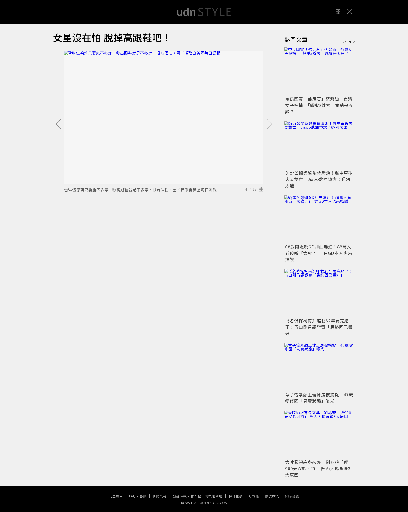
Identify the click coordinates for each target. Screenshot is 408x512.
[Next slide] (269, 124)
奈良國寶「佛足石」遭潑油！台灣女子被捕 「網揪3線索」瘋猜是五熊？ (319, 105)
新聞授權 (160, 496)
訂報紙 (254, 496)
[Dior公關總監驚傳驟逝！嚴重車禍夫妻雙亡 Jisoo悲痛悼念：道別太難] (319, 145)
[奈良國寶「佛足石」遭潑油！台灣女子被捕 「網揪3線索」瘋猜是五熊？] (319, 71)
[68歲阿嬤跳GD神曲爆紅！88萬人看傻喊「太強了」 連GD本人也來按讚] (319, 219)
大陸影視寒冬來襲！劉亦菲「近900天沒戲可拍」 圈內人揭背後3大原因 (318, 468)
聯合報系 (236, 496)
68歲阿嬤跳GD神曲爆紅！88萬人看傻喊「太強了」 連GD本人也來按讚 (318, 252)
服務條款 (180, 496)
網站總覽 (292, 496)
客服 (143, 496)
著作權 (196, 496)
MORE (347, 42)
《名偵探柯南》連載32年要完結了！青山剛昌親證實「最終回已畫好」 (319, 326)
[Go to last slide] (58, 124)
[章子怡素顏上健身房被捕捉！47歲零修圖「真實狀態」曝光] (319, 366)
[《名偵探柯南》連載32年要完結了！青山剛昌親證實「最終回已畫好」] (319, 292)
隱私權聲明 (214, 496)
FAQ (132, 496)
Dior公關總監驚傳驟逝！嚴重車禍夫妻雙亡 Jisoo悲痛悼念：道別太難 (319, 179)
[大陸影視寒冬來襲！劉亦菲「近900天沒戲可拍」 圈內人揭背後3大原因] (319, 434)
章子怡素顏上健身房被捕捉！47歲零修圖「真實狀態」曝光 (319, 397)
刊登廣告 (116, 496)
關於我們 (272, 496)
